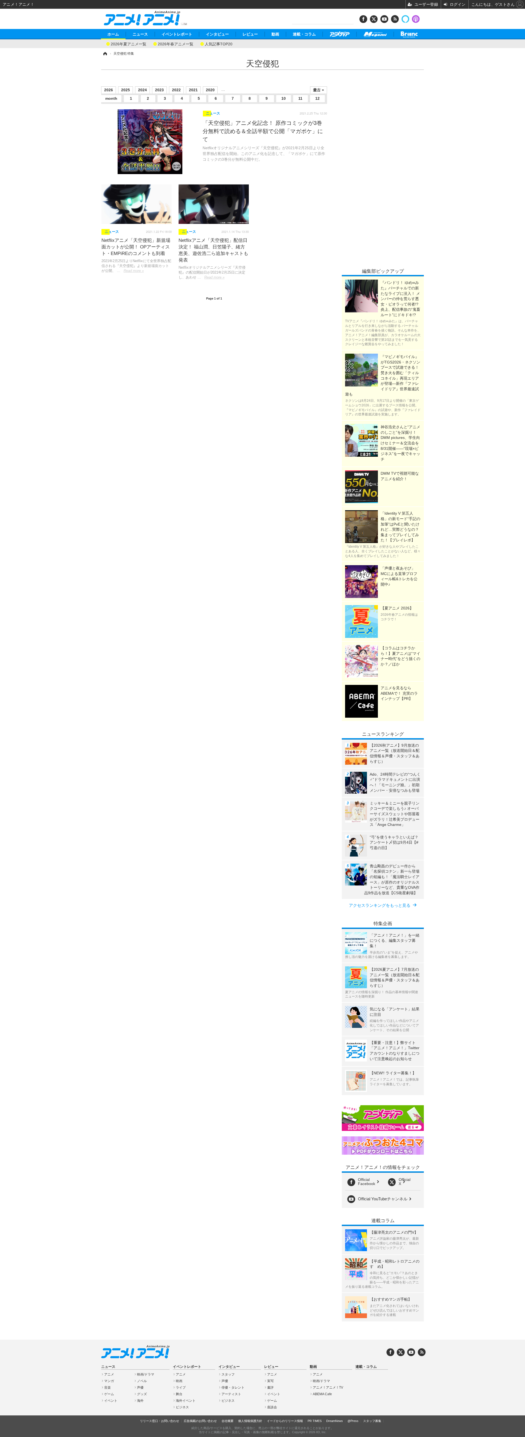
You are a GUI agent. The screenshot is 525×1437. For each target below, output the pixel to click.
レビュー (250, 34)
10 (283, 98)
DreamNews (334, 1421)
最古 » (318, 90)
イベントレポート (177, 34)
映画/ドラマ (145, 1374)
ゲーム (109, 1394)
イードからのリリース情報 (285, 1421)
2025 (125, 90)
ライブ (181, 1387)
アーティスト (231, 1394)
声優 (140, 1387)
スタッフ (228, 1374)
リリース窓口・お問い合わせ (159, 1421)
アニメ (109, 1374)
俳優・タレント (232, 1387)
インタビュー (217, 34)
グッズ (142, 1394)
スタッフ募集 (372, 1421)
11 (300, 98)
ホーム (113, 34)
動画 (275, 34)
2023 (159, 90)
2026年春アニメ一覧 (175, 43)
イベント (110, 1401)
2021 (193, 90)
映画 (179, 1381)
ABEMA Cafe (322, 1394)
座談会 (272, 1407)
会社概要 (227, 1421)
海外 (140, 1401)
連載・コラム (304, 34)
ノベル (142, 1381)
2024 (142, 90)
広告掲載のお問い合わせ (200, 1421)
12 (317, 98)
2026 (108, 90)
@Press (353, 1421)
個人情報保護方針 (250, 1421)
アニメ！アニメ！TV (328, 1387)
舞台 (179, 1394)
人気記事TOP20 (218, 43)
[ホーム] (104, 53)
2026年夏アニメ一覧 (128, 43)
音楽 (107, 1387)
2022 (176, 90)
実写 (270, 1381)
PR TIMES (315, 1421)
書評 (270, 1387)
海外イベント (186, 1401)
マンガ (109, 1381)
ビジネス (182, 1407)
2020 (210, 90)
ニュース (140, 34)
